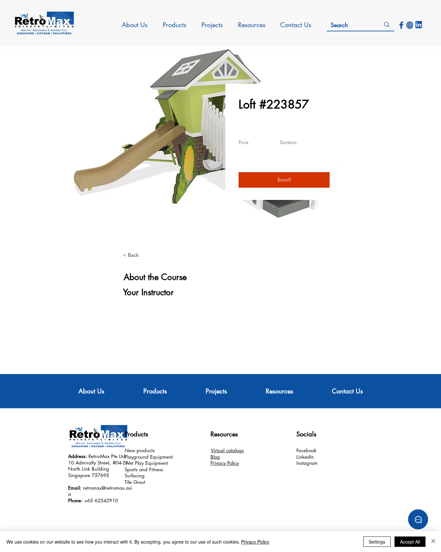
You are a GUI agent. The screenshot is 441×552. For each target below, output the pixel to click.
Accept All (410, 541)
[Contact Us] (418, 519)
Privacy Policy (255, 541)
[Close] (433, 541)
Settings (377, 541)
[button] (284, 180)
